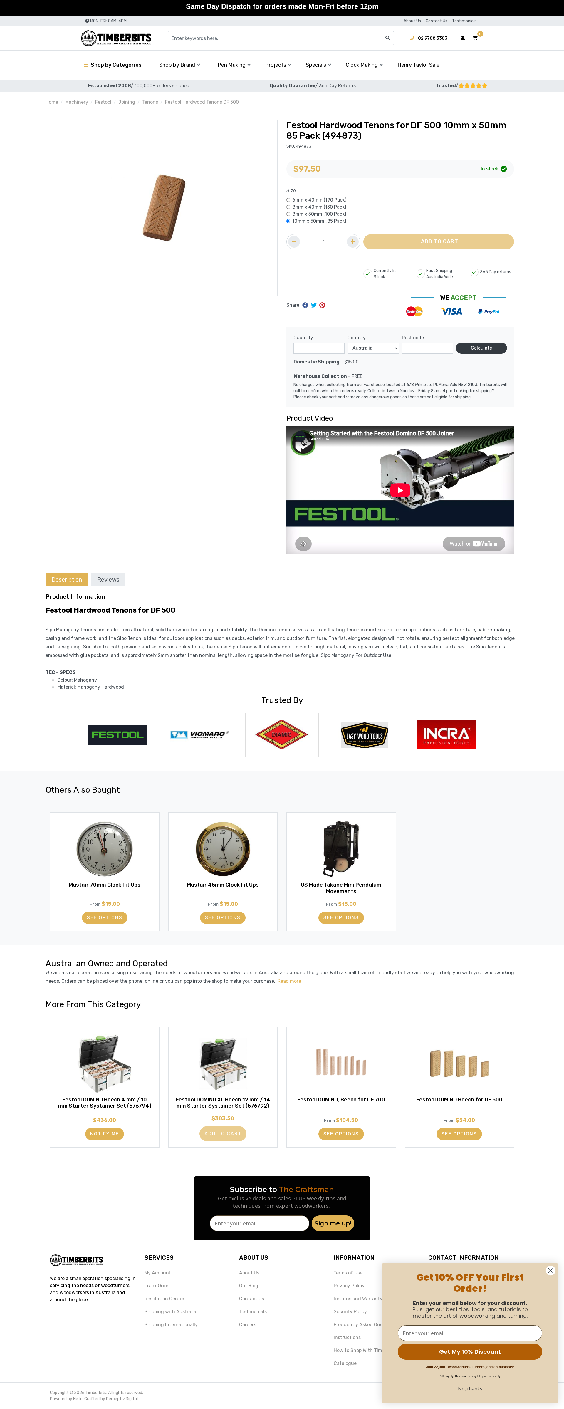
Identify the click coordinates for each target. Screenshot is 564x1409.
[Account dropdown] (463, 38)
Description (66, 579)
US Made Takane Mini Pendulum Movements (341, 888)
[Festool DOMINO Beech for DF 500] (459, 1063)
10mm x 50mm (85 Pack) (319, 221)
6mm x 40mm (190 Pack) (319, 200)
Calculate (481, 348)
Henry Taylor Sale (418, 65)
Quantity (303, 337)
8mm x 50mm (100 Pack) (319, 214)
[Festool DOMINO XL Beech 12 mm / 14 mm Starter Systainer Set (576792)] (223, 1063)
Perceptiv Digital (122, 1398)
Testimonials (464, 21)
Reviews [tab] (108, 579)
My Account (158, 1273)
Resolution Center (164, 1298)
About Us (412, 21)
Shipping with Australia (170, 1311)
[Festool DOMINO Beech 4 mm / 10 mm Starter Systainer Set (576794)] (104, 1063)
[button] (475, 38)
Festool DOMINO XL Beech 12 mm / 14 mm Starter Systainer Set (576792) (223, 1102)
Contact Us (436, 21)
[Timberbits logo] (116, 38)
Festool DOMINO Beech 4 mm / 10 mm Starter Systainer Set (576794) (104, 1102)
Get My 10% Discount (470, 1352)
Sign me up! (333, 1223)
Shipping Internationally (171, 1324)
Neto (78, 1398)
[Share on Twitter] (314, 305)
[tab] (67, 579)
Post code (413, 337)
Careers (247, 1324)
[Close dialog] (550, 1270)
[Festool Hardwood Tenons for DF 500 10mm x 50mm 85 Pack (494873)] (164, 208)
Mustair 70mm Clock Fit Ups (104, 885)
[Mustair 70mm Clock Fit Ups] (104, 849)
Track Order (157, 1286)
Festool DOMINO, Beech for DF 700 (341, 1099)
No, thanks (470, 1388)
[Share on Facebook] (306, 305)
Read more (289, 981)
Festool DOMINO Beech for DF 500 (459, 1099)
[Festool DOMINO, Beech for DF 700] (341, 1063)
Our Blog (248, 1286)
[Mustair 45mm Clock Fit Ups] (223, 849)
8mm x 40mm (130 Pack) (319, 207)
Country (357, 337)
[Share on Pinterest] (322, 305)
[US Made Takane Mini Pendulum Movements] (341, 849)
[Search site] (388, 38)
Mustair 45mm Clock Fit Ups (223, 885)
